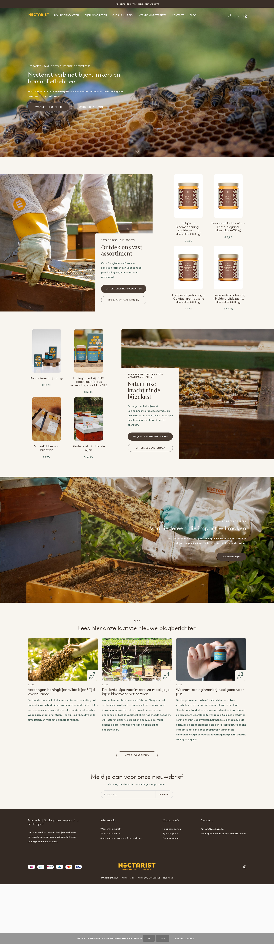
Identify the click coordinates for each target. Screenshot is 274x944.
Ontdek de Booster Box (150, 447)
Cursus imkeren (122, 15)
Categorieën (172, 820)
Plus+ (158, 877)
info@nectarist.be (214, 829)
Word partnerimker (110, 833)
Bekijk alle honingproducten (150, 436)
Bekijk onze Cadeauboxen (123, 300)
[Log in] (229, 15)
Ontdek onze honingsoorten (124, 288)
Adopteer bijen (231, 556)
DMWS (150, 877)
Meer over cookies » (184, 938)
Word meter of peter (48, 107)
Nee (163, 938)
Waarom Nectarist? (152, 15)
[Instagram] (244, 867)
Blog (192, 15)
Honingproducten (66, 15)
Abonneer (164, 794)
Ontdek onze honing (91, 107)
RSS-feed (168, 877)
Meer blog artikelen (137, 755)
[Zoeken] (237, 15)
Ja (149, 938)
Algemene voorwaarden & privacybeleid (121, 838)
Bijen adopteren (96, 15)
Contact (178, 15)
